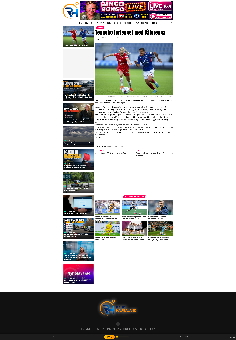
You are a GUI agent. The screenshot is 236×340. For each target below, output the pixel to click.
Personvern (144, 23)
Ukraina (109, 23)
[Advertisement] (78, 65)
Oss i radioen (127, 23)
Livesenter (154, 23)
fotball (110, 146)
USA (97, 23)
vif (122, 146)
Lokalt (86, 23)
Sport (102, 23)
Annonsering (117, 23)
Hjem (80, 23)
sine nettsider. (125, 107)
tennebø (117, 146)
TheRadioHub (232, 337)
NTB (92, 23)
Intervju (136, 23)
